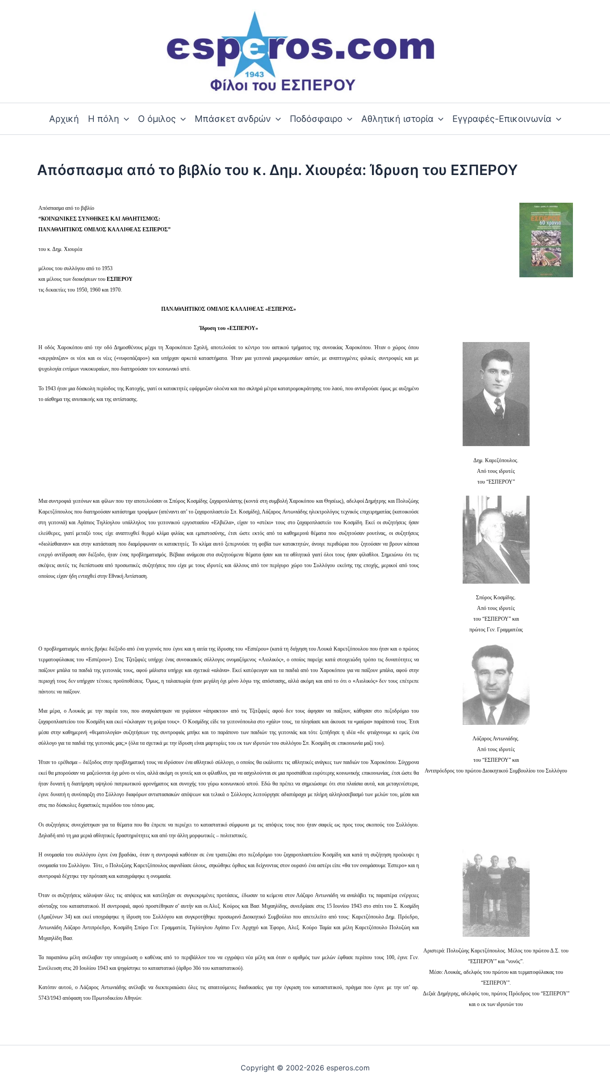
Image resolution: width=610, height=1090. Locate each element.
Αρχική (64, 118)
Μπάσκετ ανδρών (233, 118)
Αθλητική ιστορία (397, 118)
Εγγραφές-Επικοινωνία (502, 118)
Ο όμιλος (157, 118)
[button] (124, 118)
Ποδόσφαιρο (316, 118)
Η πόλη (103, 118)
